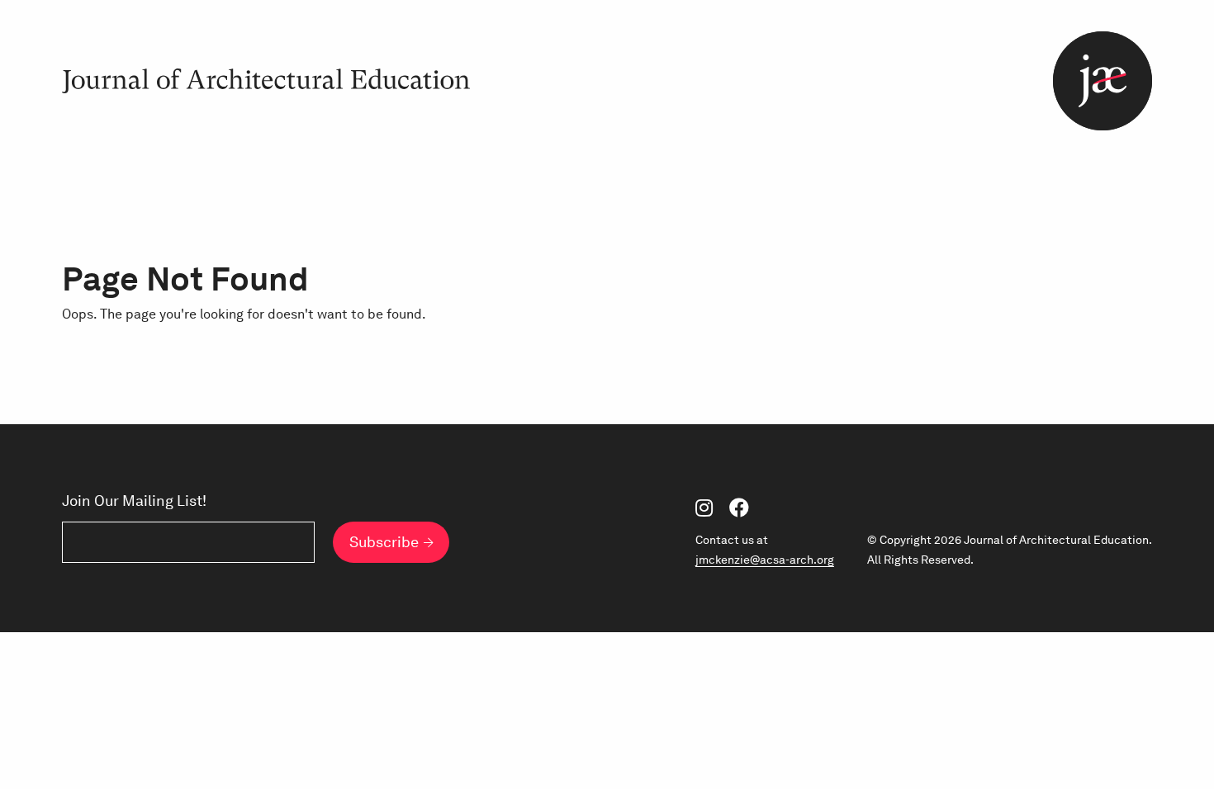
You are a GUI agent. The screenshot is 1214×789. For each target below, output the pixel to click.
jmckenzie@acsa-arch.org (764, 559)
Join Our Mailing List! (134, 501)
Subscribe (384, 541)
